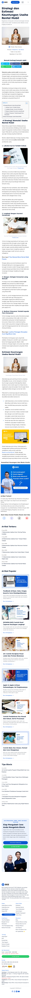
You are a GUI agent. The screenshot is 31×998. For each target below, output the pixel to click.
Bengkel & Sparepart (20, 913)
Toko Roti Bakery (6, 920)
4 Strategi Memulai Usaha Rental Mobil (12, 105)
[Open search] (28, 2)
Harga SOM (4, 911)
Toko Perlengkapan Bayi (7, 925)
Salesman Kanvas (20, 907)
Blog (17, 920)
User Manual (19, 927)
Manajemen (15, 49)
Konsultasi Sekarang (15, 842)
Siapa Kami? (4, 936)
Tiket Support (5, 942)
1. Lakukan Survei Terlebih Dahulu (12, 107)
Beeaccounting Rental (8, 452)
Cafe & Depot (19, 911)
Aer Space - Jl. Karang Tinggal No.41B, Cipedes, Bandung (15, 974)
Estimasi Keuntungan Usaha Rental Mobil (12, 116)
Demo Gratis (15, 2)
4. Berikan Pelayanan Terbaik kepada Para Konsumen (14, 113)
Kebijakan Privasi (5, 946)
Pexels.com (21, 168)
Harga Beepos (5, 909)
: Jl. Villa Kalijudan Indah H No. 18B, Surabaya (14, 972)
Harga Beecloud (5, 907)
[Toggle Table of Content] (25, 103)
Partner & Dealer (6, 944)
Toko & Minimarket (20, 909)
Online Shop (18, 915)
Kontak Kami (4, 940)
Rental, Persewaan (6, 927)
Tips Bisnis (21, 49)
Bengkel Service (5, 922)
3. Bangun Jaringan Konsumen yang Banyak (14, 111)
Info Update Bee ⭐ (20, 931)
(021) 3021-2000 (5, 962)
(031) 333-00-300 (14, 962)
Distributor (18, 905)
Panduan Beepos (20, 925)
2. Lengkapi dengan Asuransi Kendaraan (14, 109)
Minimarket (4, 923)
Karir (3, 938)
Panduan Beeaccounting (21, 922)
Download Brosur (8, 914)
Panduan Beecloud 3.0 (21, 923)
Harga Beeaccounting (7, 905)
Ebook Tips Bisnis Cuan (21, 929)
